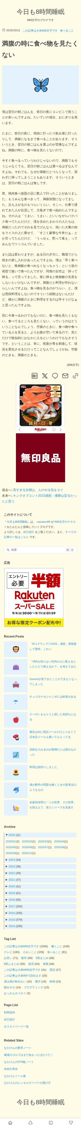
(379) (15, 919)
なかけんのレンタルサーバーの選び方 (27, 1082)
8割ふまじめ (11, 963)
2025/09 (11, 853)
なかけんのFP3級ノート (19, 1061)
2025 (12, 834)
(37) (15, 879)
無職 (45, 963)
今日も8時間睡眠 (40, 11)
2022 (12, 873)
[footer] (71, 1122)
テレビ (8, 952)
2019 (12, 893)
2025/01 (11, 841)
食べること (67, 30)
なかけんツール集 (15, 1076)
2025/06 (27, 847)
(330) (15, 913)
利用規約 (9, 1012)
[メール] (65, 375)
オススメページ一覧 (16, 1026)
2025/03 (43, 841)
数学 (24, 958)
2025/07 (43, 847)
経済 (31, 963)
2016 (12, 913)
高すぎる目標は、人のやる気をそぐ (38, 490)
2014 (12, 926)
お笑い (8, 958)
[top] (30, 1122)
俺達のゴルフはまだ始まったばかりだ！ (28, 1054)
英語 (52, 969)
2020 (12, 886)
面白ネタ (9, 987)
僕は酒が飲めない (15, 981)
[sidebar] (50, 1122)
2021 (12, 879)
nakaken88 (43, 521)
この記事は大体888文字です (40, 30)
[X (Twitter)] (44, 375)
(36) (15, 866)
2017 (12, 906)
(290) (15, 926)
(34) (15, 859)
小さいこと (30, 952)
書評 (37, 981)
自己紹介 (28, 531)
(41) (15, 886)
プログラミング (33, 987)
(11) (14, 834)
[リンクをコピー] (75, 375)
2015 (12, 919)
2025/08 (59, 847)
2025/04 (59, 841)
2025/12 (27, 853)
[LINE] (55, 375)
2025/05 (11, 847)
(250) (15, 906)
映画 (52, 981)
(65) (15, 899)
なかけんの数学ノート (17, 1047)
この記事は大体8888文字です (22, 969)
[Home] (10, 1122)
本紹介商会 (11, 1068)
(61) (15, 893)
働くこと (56, 946)
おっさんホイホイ (15, 993)
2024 (12, 859)
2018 (12, 899)
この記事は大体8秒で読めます (22, 975)
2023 (12, 866)
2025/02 (27, 841)
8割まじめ (42, 958)
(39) (15, 873)
